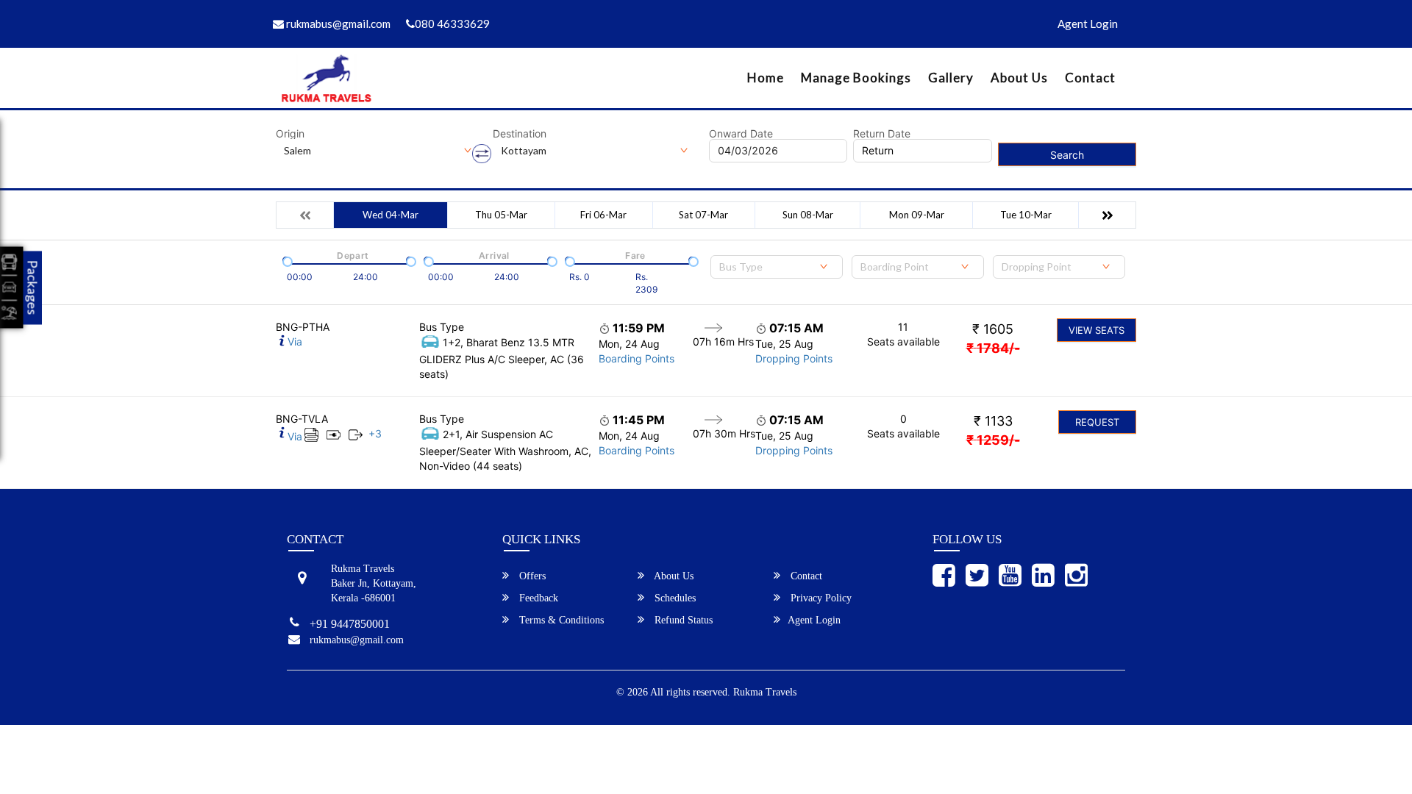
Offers (531, 576)
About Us (1019, 77)
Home (765, 77)
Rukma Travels (764, 692)
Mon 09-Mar (916, 215)
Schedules (674, 598)
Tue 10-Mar (1026, 215)
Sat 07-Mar (703, 215)
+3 (375, 433)
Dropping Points (793, 358)
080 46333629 (452, 23)
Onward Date (741, 134)
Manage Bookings (856, 77)
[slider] (286, 260)
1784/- (993, 348)
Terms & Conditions (560, 620)
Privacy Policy (820, 598)
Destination (519, 134)
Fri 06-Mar (603, 215)
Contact (1090, 77)
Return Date (881, 134)
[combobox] (776, 267)
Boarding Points (636, 358)
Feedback (537, 598)
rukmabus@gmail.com (337, 23)
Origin (290, 134)
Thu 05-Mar (501, 215)
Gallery (951, 77)
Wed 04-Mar (390, 215)
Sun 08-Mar (807, 215)
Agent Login (1088, 23)
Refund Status (682, 620)
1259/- (993, 440)
